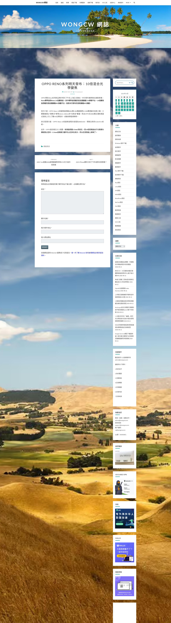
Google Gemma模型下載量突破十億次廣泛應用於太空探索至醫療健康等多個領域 (124, 336)
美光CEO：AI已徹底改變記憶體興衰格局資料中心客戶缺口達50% (124, 273)
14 (133, 103)
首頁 (56, 2)
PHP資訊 (118, 206)
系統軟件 (118, 147)
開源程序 (118, 214)
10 (122, 103)
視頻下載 (90, 2)
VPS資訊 (117, 190)
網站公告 (118, 131)
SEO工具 (104, 2)
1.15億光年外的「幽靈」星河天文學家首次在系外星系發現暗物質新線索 (124, 318)
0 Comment (79, 92)
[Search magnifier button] (132, 82)
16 (119, 107)
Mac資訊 (117, 182)
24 (122, 110)
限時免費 (118, 139)
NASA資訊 (118, 194)
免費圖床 (82, 2)
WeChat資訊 (119, 202)
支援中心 (112, 2)
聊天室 (98, 2)
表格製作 (120, 2)
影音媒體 (118, 159)
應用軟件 (118, 167)
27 (130, 110)
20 (130, 107)
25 (124, 110)
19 (127, 107)
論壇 (62, 2)
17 (122, 107)
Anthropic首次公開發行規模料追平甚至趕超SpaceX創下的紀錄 (124, 309)
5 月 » (120, 116)
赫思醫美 (118, 135)
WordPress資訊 (120, 198)
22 (116, 110)
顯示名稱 (45, 218)
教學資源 (118, 210)
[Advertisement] (85, 65)
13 (130, 103)
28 (133, 110)
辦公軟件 (118, 151)
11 (124, 103)
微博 (67, 2)
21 (133, 107)
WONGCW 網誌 (42, 2)
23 (119, 110)
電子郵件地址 (46, 228)
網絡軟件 (118, 163)
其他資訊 (118, 230)
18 (124, 107)
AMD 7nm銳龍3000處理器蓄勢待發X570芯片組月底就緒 (53, 162)
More (127, 2)
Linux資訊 (118, 186)
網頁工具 (118, 218)
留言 (43, 189)
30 (119, 113)
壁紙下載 (74, 2)
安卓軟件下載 (119, 175)
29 (116, 113)
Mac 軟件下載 (119, 171)
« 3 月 (116, 116)
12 (127, 103)
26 (127, 110)
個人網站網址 (46, 237)
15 (116, 107)
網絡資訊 (46, 146)
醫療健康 (118, 226)
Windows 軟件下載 (120, 143)
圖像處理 (118, 155)
